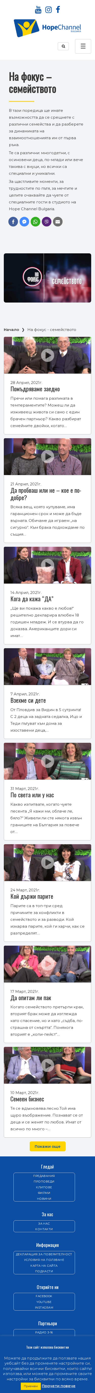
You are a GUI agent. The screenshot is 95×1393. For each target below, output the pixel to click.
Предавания (44, 1176)
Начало (11, 329)
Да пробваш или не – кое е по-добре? (45, 493)
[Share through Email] (58, 221)
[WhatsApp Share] (35, 221)
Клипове (44, 1187)
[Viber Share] (46, 221)
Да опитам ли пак (30, 997)
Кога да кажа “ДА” (31, 598)
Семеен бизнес (27, 1098)
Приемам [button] (31, 1386)
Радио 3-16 (44, 1332)
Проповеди (44, 1181)
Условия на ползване (44, 1260)
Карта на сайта (44, 1265)
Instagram (44, 1307)
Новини (44, 1199)
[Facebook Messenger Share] (24, 221)
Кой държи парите (31, 896)
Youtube (43, 1302)
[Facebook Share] (13, 221)
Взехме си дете (28, 699)
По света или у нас (32, 794)
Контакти (44, 1229)
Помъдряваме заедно (35, 388)
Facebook (44, 1296)
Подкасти (44, 1271)
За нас (44, 1223)
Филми (44, 1193)
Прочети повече (58, 1385)
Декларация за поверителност (44, 1254)
